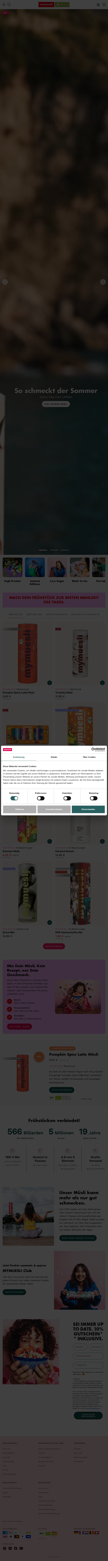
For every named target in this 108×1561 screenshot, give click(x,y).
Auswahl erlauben (54, 809)
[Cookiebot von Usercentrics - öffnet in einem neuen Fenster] (93, 750)
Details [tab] (54, 757)
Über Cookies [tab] (89, 757)
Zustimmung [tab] (19, 757)
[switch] (41, 798)
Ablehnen (19, 809)
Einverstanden (88, 809)
